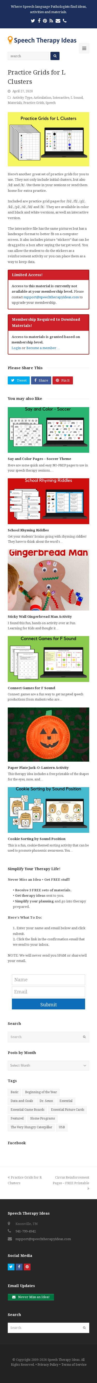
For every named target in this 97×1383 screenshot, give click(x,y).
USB (62, 1127)
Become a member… (43, 348)
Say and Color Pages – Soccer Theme (39, 459)
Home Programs (42, 1118)
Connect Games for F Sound (31, 688)
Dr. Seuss (46, 1101)
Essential (65, 1101)
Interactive (61, 98)
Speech (51, 103)
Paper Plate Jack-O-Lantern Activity (38, 768)
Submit (48, 1004)
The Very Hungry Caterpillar (31, 1127)
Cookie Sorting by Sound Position (36, 839)
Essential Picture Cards (67, 1110)
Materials (15, 103)
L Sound (77, 98)
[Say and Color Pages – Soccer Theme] (48, 430)
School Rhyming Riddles (28, 530)
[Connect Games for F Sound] (48, 659)
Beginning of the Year (41, 1092)
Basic (14, 1092)
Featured (17, 1118)
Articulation (42, 98)
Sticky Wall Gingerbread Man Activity (40, 617)
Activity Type (22, 98)
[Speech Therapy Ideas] (42, 40)
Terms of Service (73, 1364)
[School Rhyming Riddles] (48, 501)
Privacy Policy (48, 1364)
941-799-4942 (26, 1231)
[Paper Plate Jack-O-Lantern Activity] (48, 734)
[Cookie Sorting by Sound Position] (48, 810)
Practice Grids (33, 103)
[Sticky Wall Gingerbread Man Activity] (48, 580)
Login (16, 348)
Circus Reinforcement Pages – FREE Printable (71, 1180)
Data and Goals (22, 1101)
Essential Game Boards (27, 1110)
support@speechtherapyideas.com (51, 297)
